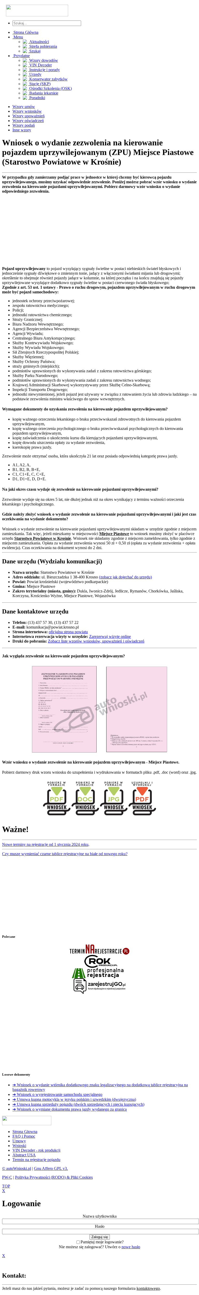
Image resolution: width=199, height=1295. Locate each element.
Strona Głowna (24, 1131)
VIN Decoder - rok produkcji (36, 1150)
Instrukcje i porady (44, 70)
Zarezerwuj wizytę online (110, 636)
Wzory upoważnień (28, 116)
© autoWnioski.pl (16, 1168)
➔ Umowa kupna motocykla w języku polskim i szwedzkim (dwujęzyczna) (74, 1099)
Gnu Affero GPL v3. (51, 1168)
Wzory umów (23, 106)
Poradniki (36, 98)
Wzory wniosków (27, 111)
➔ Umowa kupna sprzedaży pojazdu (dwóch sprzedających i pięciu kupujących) (78, 1104)
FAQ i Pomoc (23, 1136)
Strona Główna (25, 32)
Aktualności (38, 41)
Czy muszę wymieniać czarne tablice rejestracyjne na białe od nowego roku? (64, 854)
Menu (17, 37)
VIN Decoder (40, 65)
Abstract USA (24, 1155)
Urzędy (34, 74)
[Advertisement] (99, 230)
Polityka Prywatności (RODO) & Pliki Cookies (54, 1177)
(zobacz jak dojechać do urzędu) (125, 577)
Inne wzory (21, 130)
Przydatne (21, 55)
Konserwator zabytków (48, 79)
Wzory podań (23, 125)
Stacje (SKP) (39, 84)
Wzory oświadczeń (28, 120)
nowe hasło (131, 1247)
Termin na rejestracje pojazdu (36, 1159)
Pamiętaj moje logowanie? (102, 1242)
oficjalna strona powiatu (68, 632)
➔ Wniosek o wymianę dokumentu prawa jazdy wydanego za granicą (69, 1109)
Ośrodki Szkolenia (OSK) (50, 88)
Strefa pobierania (42, 46)
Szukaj (34, 51)
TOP (6, 1186)
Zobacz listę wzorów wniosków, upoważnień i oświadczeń (96, 641)
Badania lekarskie (43, 93)
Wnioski (19, 1145)
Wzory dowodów (43, 60)
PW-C (7, 1177)
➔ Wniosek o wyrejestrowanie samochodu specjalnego (57, 1094)
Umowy (19, 1141)
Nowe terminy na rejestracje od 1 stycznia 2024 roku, (45, 844)
